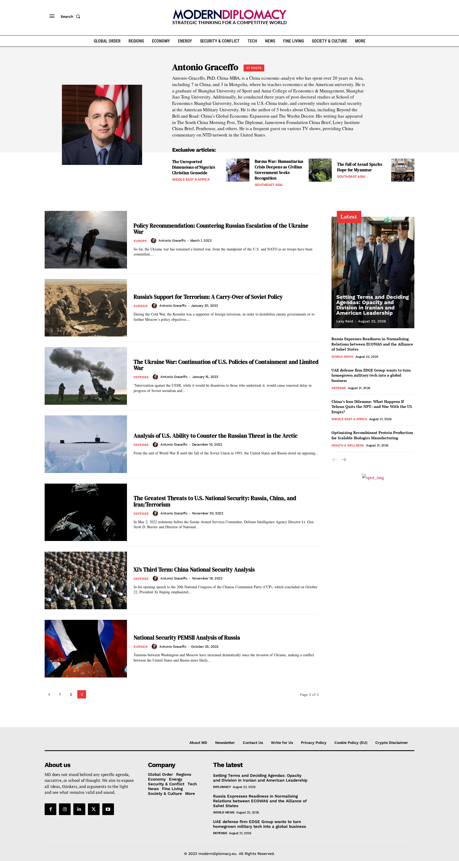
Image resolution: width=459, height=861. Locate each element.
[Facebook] (50, 809)
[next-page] (405, 226)
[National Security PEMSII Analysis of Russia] (86, 648)
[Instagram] (65, 809)
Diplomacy (222, 787)
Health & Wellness (348, 445)
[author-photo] (154, 240)
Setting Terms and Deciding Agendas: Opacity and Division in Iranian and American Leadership (372, 305)
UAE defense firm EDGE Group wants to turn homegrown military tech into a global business (371, 375)
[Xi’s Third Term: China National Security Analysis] (86, 580)
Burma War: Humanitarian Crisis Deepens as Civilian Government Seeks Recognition (279, 170)
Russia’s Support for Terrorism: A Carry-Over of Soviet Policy (208, 297)
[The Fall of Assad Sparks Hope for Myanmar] (402, 170)
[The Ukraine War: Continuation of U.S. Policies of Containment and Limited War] (86, 376)
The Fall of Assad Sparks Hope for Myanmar (359, 167)
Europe (140, 241)
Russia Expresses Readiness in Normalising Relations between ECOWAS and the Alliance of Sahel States (372, 344)
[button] (71, 16)
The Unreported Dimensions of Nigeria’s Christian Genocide (193, 167)
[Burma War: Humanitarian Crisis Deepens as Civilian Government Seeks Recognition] (320, 170)
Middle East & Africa (191, 179)
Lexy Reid (344, 321)
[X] (94, 809)
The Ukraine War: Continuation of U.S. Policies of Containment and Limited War (226, 365)
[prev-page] (49, 694)
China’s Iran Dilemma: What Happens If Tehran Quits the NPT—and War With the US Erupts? (372, 406)
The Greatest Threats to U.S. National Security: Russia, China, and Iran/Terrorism (215, 501)
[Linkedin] (79, 809)
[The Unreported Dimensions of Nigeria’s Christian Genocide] (237, 170)
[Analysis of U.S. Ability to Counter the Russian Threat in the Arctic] (86, 444)
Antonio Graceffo (172, 240)
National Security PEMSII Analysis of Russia (187, 637)
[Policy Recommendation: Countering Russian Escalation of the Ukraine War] (86, 239)
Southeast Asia (269, 185)
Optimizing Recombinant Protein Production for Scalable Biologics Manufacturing (372, 435)
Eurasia (141, 306)
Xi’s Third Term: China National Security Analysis (194, 569)
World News (342, 357)
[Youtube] (108, 809)
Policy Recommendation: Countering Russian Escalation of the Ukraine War (221, 229)
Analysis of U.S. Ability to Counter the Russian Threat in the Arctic (216, 436)
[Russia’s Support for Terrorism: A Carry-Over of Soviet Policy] (86, 308)
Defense (141, 377)
